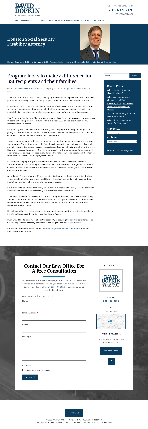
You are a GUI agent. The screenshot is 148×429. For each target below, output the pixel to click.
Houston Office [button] (111, 350)
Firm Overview (26, 20)
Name (25, 301)
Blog (94, 20)
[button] (146, 413)
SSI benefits (71, 220)
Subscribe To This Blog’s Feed (120, 150)
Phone (25, 324)
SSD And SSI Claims (43, 20)
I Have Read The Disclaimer (38, 370)
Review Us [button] (74, 413)
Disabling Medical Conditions (67, 20)
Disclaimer (26, 365)
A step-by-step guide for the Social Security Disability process (120, 106)
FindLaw (108, 422)
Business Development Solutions (86, 422)
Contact (101, 20)
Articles (87, 20)
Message (26, 336)
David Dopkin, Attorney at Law (66, 420)
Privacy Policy (63, 422)
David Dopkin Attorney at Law (33, 88)
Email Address (30, 313)
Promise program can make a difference (61, 228)
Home (17, 20)
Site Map (51, 422)
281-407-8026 (120, 10)
